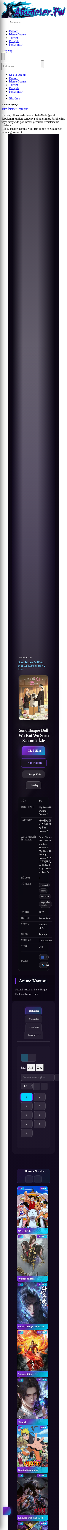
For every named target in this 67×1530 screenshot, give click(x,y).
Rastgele (14, 41)
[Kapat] (32, 110)
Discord (13, 31)
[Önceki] (29, 1179)
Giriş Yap (6, 50)
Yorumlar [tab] (34, 1018)
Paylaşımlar (16, 44)
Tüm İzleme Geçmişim (14, 108)
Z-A (39, 1067)
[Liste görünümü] (32, 1057)
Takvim (13, 37)
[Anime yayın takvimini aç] (7, 1511)
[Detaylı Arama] (53, 22)
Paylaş (34, 785)
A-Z (30, 1067)
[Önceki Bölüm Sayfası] (36, 1086)
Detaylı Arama (17, 74)
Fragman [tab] (34, 1026)
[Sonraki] (38, 1179)
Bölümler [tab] (34, 1010)
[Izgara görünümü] (24, 1057)
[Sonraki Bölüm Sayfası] (44, 1086)
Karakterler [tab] (34, 1035)
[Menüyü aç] (2, 56)
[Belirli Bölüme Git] (58, 1077)
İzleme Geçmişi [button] (18, 34)
